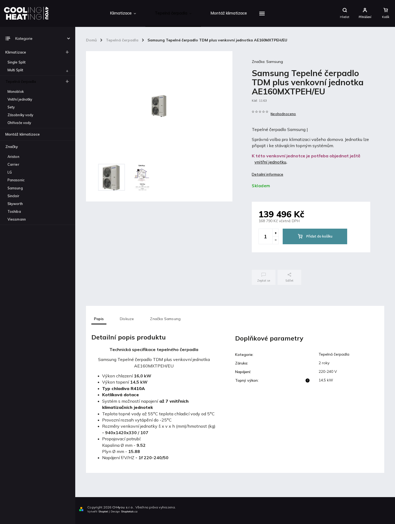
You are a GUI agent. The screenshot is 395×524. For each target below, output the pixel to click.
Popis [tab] (99, 318)
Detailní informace (267, 174)
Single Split (17, 62)
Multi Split (15, 70)
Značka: (267, 61)
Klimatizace (15, 52)
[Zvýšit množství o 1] (275, 232)
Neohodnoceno (283, 114)
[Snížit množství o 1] (275, 240)
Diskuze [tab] (127, 318)
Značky (11, 146)
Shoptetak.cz (129, 511)
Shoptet (103, 511)
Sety (11, 107)
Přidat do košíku (319, 236)
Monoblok (16, 91)
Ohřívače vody (19, 123)
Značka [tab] (165, 318)
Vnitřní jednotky (20, 99)
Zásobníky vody (20, 115)
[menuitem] (122, 13)
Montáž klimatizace (22, 134)
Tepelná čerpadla (20, 81)
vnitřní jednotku (270, 162)
